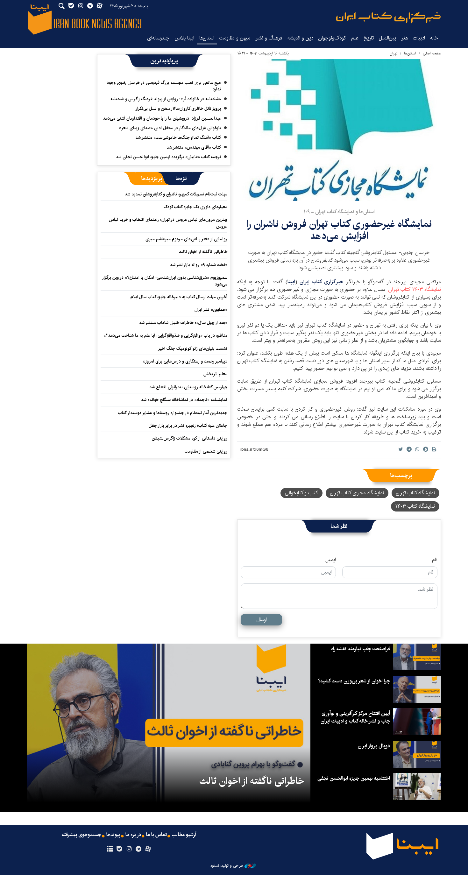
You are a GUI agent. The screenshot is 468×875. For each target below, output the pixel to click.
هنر (404, 38)
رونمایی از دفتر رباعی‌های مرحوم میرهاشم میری (186, 239)
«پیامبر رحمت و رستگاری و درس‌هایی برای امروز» (184, 361)
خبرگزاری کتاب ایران (321, 282)
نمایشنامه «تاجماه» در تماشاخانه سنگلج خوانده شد (184, 399)
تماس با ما (156, 835)
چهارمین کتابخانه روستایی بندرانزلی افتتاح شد (188, 387)
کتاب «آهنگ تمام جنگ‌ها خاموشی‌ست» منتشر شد (178, 137)
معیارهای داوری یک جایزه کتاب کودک (195, 206)
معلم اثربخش (215, 374)
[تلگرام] (139, 849)
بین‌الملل (387, 38)
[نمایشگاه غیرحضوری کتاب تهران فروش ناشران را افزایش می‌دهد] (339, 130)
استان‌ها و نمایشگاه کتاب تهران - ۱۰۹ (339, 212)
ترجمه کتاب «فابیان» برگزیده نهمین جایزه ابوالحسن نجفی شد (168, 156)
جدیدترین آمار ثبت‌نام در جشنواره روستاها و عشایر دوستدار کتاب (172, 412)
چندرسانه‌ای (158, 38)
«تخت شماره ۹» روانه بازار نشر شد (198, 264)
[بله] (119, 849)
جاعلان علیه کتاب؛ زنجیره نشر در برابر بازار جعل (188, 425)
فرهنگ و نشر (268, 38)
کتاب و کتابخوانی (301, 493)
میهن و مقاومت (234, 38)
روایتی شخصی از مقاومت (206, 451)
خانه (434, 38)
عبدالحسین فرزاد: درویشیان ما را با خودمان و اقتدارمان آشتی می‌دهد (162, 118)
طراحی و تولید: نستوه (226, 866)
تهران (393, 53)
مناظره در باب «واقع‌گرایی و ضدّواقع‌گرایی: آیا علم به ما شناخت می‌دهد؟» (165, 335)
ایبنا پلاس (184, 38)
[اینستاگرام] (129, 849)
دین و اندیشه (300, 38)
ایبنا (388, 18)
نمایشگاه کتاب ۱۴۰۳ (415, 506)
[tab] (181, 178)
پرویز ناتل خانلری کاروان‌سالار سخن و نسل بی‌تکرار (178, 108)
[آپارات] (148, 849)
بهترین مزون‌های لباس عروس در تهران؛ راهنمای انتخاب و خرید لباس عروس (168, 222)
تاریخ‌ (369, 38)
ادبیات (419, 38)
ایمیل (330, 560)
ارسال (261, 619)
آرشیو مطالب (184, 835)
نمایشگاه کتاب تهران (414, 289)
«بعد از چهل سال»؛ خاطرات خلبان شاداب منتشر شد (183, 322)
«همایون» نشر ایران (211, 309)
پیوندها (113, 835)
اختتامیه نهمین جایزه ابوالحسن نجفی (353, 778)
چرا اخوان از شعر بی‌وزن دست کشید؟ (354, 681)
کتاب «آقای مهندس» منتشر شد (194, 147)
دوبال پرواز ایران (374, 746)
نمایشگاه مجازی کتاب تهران (357, 493)
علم (354, 38)
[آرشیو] (110, 849)
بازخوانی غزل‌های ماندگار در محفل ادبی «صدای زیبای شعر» (170, 127)
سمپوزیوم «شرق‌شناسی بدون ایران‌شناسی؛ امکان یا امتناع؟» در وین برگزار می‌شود (165, 280)
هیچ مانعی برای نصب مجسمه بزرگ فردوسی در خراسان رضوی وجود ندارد (164, 86)
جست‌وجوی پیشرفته (81, 835)
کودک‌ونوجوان (332, 38)
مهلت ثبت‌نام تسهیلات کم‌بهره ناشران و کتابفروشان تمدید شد (176, 194)
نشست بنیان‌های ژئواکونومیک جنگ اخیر (192, 348)
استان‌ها (206, 38)
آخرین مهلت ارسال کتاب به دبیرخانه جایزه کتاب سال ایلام (179, 296)
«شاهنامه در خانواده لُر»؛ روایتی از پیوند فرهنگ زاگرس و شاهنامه (165, 98)
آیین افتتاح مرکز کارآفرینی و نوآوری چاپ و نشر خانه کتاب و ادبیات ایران (355, 717)
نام (434, 560)
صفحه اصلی (432, 53)
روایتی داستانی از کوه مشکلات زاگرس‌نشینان (189, 438)
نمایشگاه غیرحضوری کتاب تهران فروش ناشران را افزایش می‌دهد (339, 229)
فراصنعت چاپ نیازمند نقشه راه (360, 649)
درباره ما (133, 835)
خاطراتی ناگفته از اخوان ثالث (203, 251)
